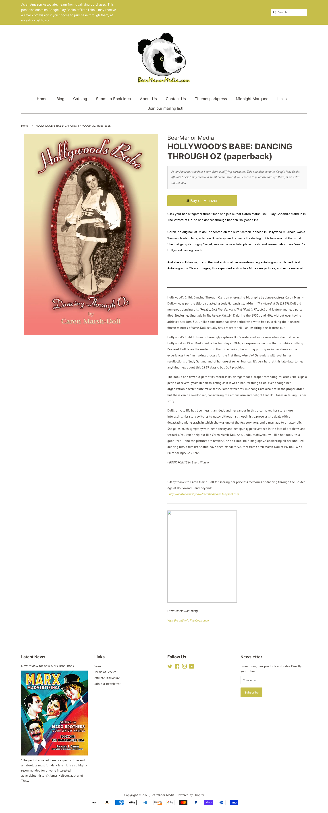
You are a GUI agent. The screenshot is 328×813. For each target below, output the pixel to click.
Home (42, 99)
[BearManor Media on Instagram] (184, 667)
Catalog (80, 99)
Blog (60, 99)
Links (282, 99)
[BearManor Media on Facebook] (177, 667)
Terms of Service (105, 672)
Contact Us (176, 99)
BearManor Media (163, 795)
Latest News (33, 657)
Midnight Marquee (252, 99)
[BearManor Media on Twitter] (169, 667)
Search (98, 666)
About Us (148, 99)
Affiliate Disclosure (107, 678)
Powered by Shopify (190, 795)
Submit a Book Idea (113, 99)
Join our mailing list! (165, 108)
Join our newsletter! (107, 684)
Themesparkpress (211, 99)
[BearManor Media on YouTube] (191, 667)
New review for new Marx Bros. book (47, 666)
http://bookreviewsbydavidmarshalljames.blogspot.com (204, 494)
